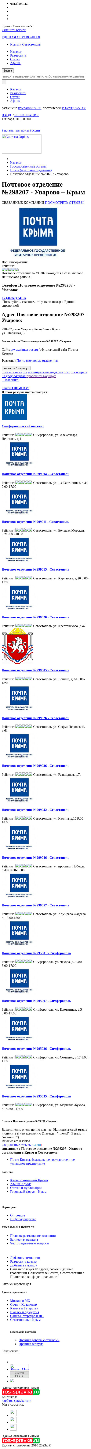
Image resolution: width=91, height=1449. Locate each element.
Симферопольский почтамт (23, 426)
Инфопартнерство (23, 1219)
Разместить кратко (23, 1261)
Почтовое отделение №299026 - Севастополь (35, 718)
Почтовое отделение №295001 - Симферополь (36, 953)
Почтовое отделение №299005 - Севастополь (35, 670)
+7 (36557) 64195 (14, 298)
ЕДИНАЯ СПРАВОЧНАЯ (21, 37)
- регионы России (21, 130)
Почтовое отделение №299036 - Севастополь (35, 765)
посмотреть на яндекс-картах (49, 372)
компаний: (29, 108)
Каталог (16, 51)
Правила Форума (31, 1344)
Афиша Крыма (20, 1184)
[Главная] (11, 159)
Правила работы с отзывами (39, 1340)
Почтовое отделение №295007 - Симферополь (36, 1001)
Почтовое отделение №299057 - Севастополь (35, 905)
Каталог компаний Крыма (29, 1180)
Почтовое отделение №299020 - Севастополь (35, 617)
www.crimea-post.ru (24, 349)
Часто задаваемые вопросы (29, 1243)
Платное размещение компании (33, 1235)
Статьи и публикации (26, 1188)
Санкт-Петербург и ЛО (27, 1316)
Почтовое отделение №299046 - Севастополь (35, 857)
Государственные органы (28, 166)
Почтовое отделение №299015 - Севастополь (35, 569)
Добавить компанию (25, 1257)
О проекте (17, 1215)
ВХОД (6, 115)
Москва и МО (20, 1300)
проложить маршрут (41, 376)
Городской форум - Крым (28, 1191)
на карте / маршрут (16, 368)
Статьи (15, 59)
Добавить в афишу (23, 1265)
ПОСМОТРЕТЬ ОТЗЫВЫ (64, 202)
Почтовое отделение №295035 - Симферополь (36, 1096)
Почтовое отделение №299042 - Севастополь (35, 810)
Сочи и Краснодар (23, 1304)
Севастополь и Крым (25, 1320)
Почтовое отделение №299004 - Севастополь (35, 474)
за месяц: (74, 108)
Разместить (18, 55)
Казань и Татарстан (24, 1308)
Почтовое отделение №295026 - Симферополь (36, 1048)
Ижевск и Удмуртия (24, 1312)
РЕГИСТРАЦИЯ (26, 115)
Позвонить (10, 380)
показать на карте (14, 372)
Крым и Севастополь (25, 44)
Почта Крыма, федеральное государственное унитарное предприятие (42, 1161)
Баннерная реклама (24, 1239)
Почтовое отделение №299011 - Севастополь (35, 522)
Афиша (15, 63)
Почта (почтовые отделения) (31, 170)
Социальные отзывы (22, 1145)
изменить (14, 30)
